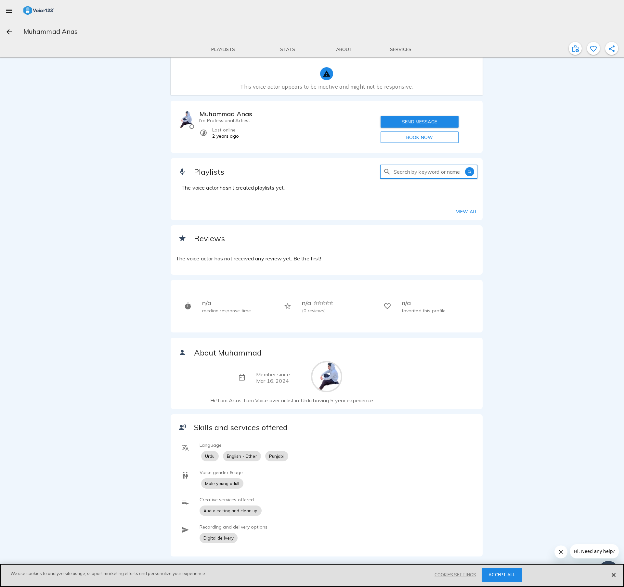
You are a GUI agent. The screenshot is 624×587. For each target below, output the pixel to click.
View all (466, 212)
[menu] (9, 10)
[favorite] (593, 48)
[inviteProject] (575, 48)
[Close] (613, 575)
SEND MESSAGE (419, 122)
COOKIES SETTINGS (455, 574)
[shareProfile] (611, 48)
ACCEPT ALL (501, 574)
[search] (387, 171)
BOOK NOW (419, 137)
